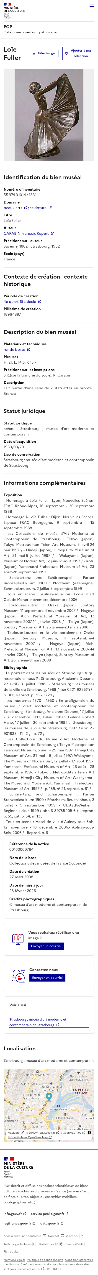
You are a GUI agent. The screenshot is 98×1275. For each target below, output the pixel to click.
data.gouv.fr (49, 1223)
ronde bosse (14, 349)
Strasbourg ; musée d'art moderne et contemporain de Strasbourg (37, 1022)
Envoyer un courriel (46, 946)
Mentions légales (14, 1260)
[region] (49, 1105)
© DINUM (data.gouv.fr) (40, 1132)
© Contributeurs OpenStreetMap (28, 1137)
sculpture (38, 207)
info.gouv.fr (13, 1213)
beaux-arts (13, 207)
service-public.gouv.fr (47, 1213)
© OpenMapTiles (70, 1132)
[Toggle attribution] (89, 1132)
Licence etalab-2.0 (28, 1269)
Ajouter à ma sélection (81, 53)
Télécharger (47, 53)
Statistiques (46, 1244)
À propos (72, 1236)
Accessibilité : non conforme (22, 1236)
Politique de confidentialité (45, 1260)
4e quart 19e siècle (20, 301)
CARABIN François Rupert (26, 233)
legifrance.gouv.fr (17, 1223)
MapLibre (14, 1132)
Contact (53, 1236)
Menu (91, 6)
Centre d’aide (74, 1244)
